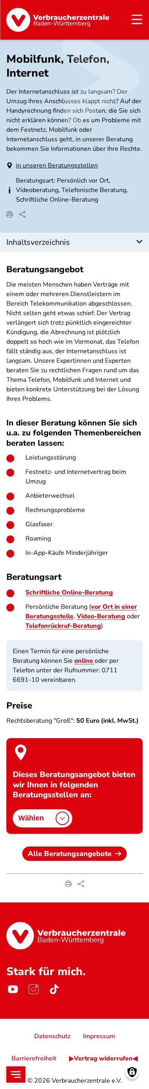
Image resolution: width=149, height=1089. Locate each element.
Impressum (99, 1036)
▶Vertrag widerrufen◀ (103, 1058)
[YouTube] (12, 989)
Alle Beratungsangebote (70, 853)
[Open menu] (15, 1074)
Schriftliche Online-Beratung (69, 592)
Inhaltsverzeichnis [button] (38, 242)
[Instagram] (33, 989)
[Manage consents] (132, 1072)
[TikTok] (54, 989)
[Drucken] (9, 214)
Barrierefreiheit (34, 1058)
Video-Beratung (101, 616)
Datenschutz (52, 1036)
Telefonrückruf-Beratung (63, 625)
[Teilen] (22, 214)
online (84, 660)
